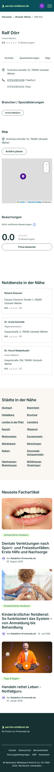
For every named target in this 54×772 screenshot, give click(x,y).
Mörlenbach (9, 443)
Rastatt (6, 429)
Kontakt (12, 750)
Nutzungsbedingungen (18, 754)
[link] (27, 301)
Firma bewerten (27, 246)
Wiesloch (32, 429)
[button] (41, 6)
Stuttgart (7, 407)
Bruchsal (32, 414)
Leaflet (22, 202)
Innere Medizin (12, 112)
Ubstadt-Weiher (23, 17)
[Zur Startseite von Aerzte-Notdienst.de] (15, 6)
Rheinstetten (9, 436)
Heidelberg (8, 414)
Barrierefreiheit (40, 750)
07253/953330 (15, 80)
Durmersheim (34, 436)
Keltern (6, 450)
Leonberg (32, 422)
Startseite (7, 17)
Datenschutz (25, 750)
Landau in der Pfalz (13, 422)
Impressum (44, 754)
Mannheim (33, 407)
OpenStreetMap (34, 202)
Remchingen (34, 443)
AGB (34, 754)
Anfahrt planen (14, 151)
